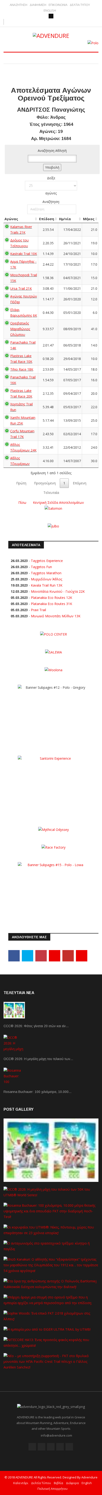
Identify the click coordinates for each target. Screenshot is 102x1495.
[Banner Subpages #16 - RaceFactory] (53, 847)
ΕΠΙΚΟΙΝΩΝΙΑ (58, 4)
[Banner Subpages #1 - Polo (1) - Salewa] (93, 43)
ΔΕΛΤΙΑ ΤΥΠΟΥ (80, 4)
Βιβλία (58, 1483)
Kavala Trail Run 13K (46, 585)
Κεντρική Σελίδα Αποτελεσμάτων (58, 502)
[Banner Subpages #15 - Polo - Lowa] (53, 891)
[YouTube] (68, 955)
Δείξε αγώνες (51, 185)
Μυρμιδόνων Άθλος (46, 579)
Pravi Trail (38, 610)
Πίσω (22, 502)
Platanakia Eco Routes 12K (51, 597)
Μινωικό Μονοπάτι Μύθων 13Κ (55, 616)
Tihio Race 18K (21, 369)
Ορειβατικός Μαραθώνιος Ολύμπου (20, 329)
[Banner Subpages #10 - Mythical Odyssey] (53, 829)
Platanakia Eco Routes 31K (51, 603)
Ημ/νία (65, 219)
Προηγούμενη (45, 483)
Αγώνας (11, 219)
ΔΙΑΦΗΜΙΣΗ (38, 4)
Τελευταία (51, 492)
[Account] (51, 16)
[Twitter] (27, 955)
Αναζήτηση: (51, 201)
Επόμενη (79, 483)
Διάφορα (72, 1483)
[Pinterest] (54, 955)
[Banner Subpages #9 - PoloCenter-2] (53, 634)
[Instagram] (81, 955)
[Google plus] (41, 955)
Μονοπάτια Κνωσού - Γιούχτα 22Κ (58, 591)
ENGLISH (50, 10)
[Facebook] (14, 955)
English (87, 1483)
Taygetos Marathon (46, 573)
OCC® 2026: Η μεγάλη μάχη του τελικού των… (38, 1059)
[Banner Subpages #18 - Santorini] (53, 785)
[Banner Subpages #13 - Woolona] (53, 669)
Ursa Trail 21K (21, 288)
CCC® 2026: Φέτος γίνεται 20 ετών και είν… (36, 1026)
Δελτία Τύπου (41, 1483)
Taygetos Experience (47, 560)
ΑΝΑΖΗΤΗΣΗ (18, 4)
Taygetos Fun (41, 567)
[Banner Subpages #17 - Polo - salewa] (53, 651)
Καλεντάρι (20, 1483)
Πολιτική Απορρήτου (52, 1488)
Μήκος (88, 219)
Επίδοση (46, 219)
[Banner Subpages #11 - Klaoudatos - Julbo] (53, 526)
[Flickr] (51, 1447)
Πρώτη (21, 483)
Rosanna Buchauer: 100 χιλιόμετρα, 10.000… (38, 1092)
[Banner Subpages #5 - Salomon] (53, 508)
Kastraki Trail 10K (23, 253)
